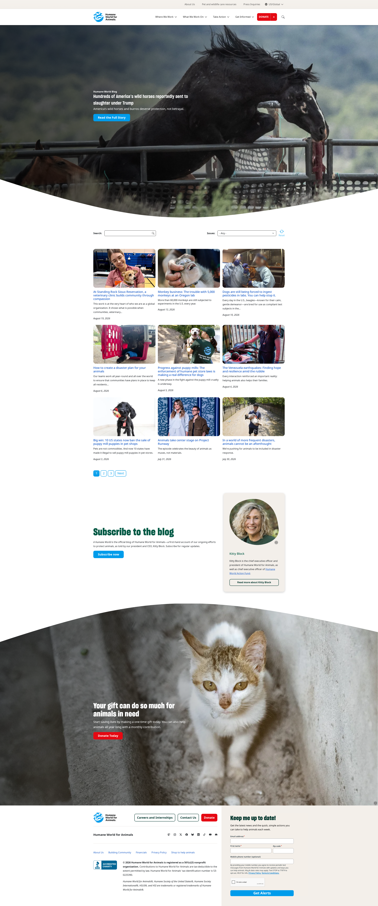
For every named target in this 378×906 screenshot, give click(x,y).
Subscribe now (108, 554)
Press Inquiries (251, 4)
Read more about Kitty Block (254, 582)
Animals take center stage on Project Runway (183, 442)
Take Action (219, 17)
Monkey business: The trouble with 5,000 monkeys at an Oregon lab (186, 293)
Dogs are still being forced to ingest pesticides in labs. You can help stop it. (249, 293)
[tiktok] (204, 834)
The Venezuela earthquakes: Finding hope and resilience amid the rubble (252, 369)
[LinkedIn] (198, 834)
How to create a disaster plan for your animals (119, 369)
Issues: (211, 233)
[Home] (105, 818)
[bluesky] (192, 834)
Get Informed (243, 17)
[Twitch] (169, 834)
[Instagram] (175, 834)
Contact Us (188, 818)
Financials (141, 852)
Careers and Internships (155, 818)
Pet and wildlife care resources (219, 4)
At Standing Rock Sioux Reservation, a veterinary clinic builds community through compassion (123, 295)
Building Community (119, 852)
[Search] (281, 17)
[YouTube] (210, 834)
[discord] (216, 834)
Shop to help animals (183, 852)
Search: (97, 233)
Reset (282, 235)
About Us (190, 4)
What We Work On (193, 17)
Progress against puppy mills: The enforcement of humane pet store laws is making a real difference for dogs (186, 371)
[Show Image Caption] (375, 174)
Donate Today (108, 736)
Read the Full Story (112, 118)
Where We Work (164, 17)
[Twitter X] (181, 834)
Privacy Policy (159, 852)
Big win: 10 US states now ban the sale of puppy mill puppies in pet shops (121, 442)
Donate (264, 17)
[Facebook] (186, 834)
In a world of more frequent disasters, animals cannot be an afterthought (249, 442)
